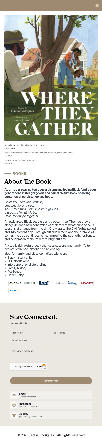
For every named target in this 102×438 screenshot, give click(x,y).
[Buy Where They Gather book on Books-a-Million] (43, 282)
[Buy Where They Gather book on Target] (87, 282)
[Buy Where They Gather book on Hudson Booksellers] (72, 282)
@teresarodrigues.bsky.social (30, 417)
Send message (51, 380)
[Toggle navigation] (97, 5)
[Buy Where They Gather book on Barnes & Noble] (29, 282)
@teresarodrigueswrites (28, 406)
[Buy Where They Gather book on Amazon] (15, 282)
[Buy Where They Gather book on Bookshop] (58, 282)
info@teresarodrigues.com (29, 397)
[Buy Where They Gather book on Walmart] (15, 290)
